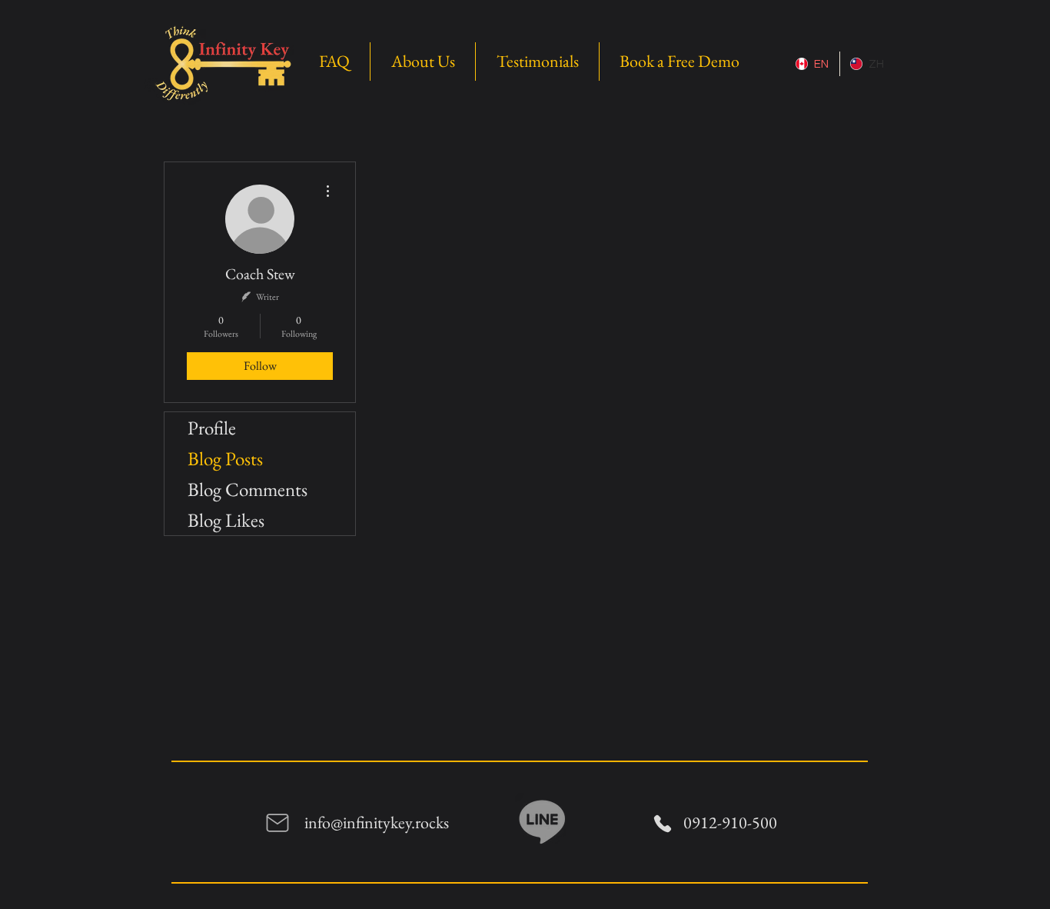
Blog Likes (226, 520)
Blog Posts (225, 458)
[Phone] (662, 823)
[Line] (542, 820)
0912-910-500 (730, 822)
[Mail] (277, 822)
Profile (212, 427)
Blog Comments (247, 489)
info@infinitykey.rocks (376, 822)
